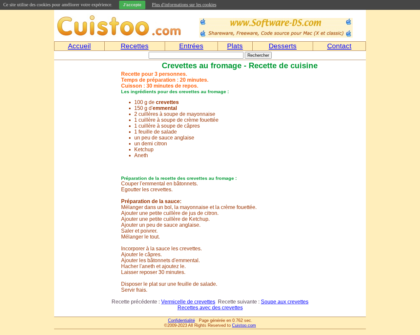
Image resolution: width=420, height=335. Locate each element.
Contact (339, 46)
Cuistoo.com (244, 325)
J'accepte (132, 5)
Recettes (135, 46)
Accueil (79, 46)
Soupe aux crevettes (284, 301)
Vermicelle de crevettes (188, 301)
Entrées (191, 46)
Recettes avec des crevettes (210, 307)
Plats (235, 46)
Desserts (283, 46)
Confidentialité (181, 320)
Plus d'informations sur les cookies (184, 4)
